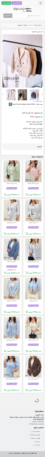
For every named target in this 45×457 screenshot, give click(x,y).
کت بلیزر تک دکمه (12, 183)
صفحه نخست (35, 431)
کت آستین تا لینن (33, 340)
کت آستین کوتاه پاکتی (12, 379)
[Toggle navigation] (41, 3)
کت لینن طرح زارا (11, 223)
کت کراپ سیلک (33, 223)
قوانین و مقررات (35, 438)
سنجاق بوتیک (38, 25)
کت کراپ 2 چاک (11, 262)
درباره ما (37, 442)
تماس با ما (36, 445)
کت (30, 25)
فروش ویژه (16, 3)
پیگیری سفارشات (35, 435)
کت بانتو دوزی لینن (11, 340)
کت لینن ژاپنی (33, 301)
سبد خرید (5, 3)
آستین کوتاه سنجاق (33, 183)
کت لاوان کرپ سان (33, 379)
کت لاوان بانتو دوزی (33, 262)
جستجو (7, 15)
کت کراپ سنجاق (11, 301)
